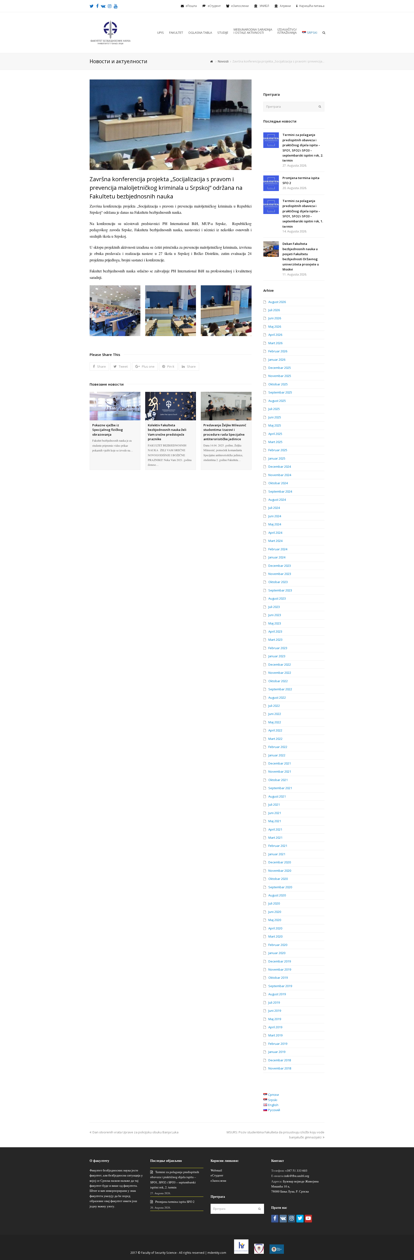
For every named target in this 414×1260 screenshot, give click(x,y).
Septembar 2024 (280, 491)
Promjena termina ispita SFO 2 (175, 1201)
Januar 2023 (276, 656)
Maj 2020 (274, 920)
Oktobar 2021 (278, 780)
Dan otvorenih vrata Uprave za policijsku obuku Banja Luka (135, 1132)
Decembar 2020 (279, 862)
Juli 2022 (274, 705)
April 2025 (275, 434)
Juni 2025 (274, 417)
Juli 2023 (274, 607)
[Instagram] (291, 1219)
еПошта (191, 6)
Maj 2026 (274, 326)
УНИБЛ (264, 6)
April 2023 (275, 631)
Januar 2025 (276, 458)
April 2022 (275, 730)
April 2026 (275, 334)
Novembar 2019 (279, 969)
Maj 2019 (274, 1019)
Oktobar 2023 (278, 582)
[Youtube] (308, 1219)
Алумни (285, 6)
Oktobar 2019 (278, 977)
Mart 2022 (275, 739)
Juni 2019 (274, 1010)
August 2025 (277, 401)
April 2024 (275, 532)
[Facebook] (274, 1219)
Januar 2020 (276, 953)
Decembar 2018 (279, 1060)
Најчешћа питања (311, 6)
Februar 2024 (277, 549)
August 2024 (277, 499)
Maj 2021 (274, 821)
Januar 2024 (276, 557)
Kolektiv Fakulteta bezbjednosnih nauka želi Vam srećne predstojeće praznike (167, 432)
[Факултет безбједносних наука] (110, 32)
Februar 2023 (277, 648)
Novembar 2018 (279, 1068)
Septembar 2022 (280, 689)
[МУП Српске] (259, 1253)
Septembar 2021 (280, 788)
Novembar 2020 (279, 870)
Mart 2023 (275, 639)
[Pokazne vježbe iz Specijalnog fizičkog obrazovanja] (115, 406)
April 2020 (275, 928)
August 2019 (277, 994)
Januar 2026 (276, 359)
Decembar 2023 (279, 565)
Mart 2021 (275, 837)
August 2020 (277, 895)
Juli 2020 (274, 903)
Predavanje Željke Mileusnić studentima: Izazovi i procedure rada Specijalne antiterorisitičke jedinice (224, 432)
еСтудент (217, 1175)
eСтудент (214, 6)
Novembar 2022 (279, 672)
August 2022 (277, 697)
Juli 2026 (274, 310)
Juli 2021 (274, 804)
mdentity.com (216, 1253)
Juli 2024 (274, 508)
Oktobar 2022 (278, 681)
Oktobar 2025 (278, 384)
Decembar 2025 (279, 368)
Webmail (216, 1170)
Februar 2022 (277, 747)
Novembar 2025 (279, 376)
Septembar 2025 (280, 392)
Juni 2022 (274, 714)
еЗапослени (240, 6)
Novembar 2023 (279, 574)
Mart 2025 (275, 442)
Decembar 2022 (279, 664)
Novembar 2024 (279, 475)
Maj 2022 (274, 722)
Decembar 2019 (279, 961)
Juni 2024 (274, 516)
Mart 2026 (275, 343)
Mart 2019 (275, 1035)
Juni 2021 (274, 813)
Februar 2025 (277, 450)
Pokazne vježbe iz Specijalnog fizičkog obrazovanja (107, 430)
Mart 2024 (275, 541)
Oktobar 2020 (278, 879)
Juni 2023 (274, 615)
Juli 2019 (274, 1002)
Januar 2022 (276, 755)
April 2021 (275, 829)
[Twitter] (300, 1219)
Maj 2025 (274, 425)
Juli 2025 (274, 409)
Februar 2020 (277, 945)
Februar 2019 (277, 1043)
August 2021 (277, 796)
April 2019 (275, 1027)
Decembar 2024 (279, 466)
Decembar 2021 (279, 763)
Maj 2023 (274, 623)
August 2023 (277, 598)
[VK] (283, 1219)
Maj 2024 (274, 524)
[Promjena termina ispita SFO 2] (271, 183)
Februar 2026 (277, 351)
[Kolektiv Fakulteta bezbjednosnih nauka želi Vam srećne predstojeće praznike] (170, 406)
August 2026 (277, 302)
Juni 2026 (274, 318)
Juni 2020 (274, 912)
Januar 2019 (276, 1052)
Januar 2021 (276, 854)
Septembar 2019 (280, 986)
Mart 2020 (275, 936)
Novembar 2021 (279, 771)
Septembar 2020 (280, 887)
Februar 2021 (277, 846)
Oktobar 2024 (278, 483)
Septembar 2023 (280, 590)
